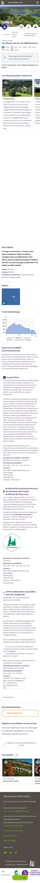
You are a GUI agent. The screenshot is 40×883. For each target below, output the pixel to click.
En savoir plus (8, 460)
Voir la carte (18, 877)
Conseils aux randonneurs (13, 708)
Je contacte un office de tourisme (16, 688)
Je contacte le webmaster (13, 703)
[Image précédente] (5, 645)
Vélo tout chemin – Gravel (15, 34)
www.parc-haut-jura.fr (11, 357)
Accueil (6, 35)
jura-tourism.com (10, 713)
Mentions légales (10, 718)
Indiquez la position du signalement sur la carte (22, 621)
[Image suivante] (29, 645)
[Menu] (37, 2)
